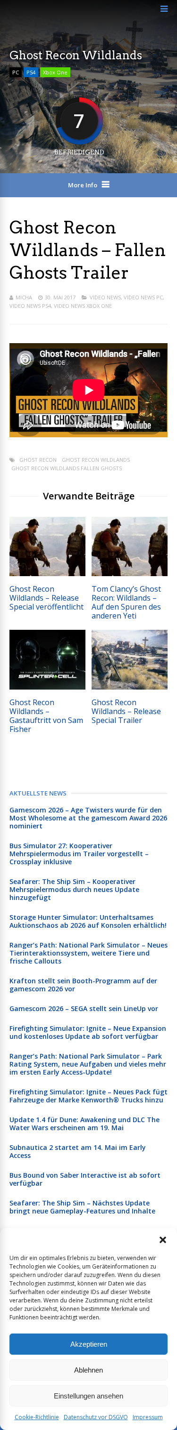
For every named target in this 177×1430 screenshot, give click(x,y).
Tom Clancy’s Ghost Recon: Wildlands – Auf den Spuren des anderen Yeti (126, 602)
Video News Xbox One (83, 305)
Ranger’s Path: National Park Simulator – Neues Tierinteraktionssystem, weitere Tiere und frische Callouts (88, 952)
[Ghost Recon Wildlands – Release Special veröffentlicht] (47, 573)
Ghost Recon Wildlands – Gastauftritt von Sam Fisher (46, 715)
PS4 (30, 72)
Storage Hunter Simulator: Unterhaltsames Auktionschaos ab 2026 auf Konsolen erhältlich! (88, 921)
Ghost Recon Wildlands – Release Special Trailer (126, 711)
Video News (105, 297)
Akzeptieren (88, 1344)
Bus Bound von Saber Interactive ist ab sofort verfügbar (84, 1179)
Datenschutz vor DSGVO (96, 1417)
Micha (24, 297)
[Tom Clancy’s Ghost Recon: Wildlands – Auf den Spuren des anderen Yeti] (130, 573)
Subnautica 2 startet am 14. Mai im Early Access (77, 1151)
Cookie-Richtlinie (37, 1417)
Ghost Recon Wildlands (96, 459)
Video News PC (143, 297)
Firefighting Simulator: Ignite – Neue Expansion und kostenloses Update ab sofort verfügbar (87, 1032)
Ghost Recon (38, 459)
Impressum (148, 1417)
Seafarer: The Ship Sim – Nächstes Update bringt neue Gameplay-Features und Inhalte (82, 1206)
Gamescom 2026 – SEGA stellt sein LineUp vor (83, 1008)
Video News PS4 (30, 305)
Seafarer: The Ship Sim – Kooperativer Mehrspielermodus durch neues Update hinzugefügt (74, 889)
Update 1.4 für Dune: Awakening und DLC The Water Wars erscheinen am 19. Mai (84, 1123)
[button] (163, 1240)
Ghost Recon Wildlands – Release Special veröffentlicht (46, 598)
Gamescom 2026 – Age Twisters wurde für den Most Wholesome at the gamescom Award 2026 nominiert (88, 817)
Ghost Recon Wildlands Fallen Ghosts (66, 468)
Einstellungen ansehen (88, 1396)
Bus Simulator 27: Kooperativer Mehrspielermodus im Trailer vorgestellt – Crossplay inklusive (79, 853)
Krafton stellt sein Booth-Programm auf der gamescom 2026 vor (83, 984)
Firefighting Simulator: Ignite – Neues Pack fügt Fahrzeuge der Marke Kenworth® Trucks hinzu (88, 1095)
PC (15, 72)
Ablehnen (88, 1370)
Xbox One (55, 72)
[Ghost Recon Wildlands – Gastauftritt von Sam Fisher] (47, 687)
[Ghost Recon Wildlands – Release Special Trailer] (130, 687)
